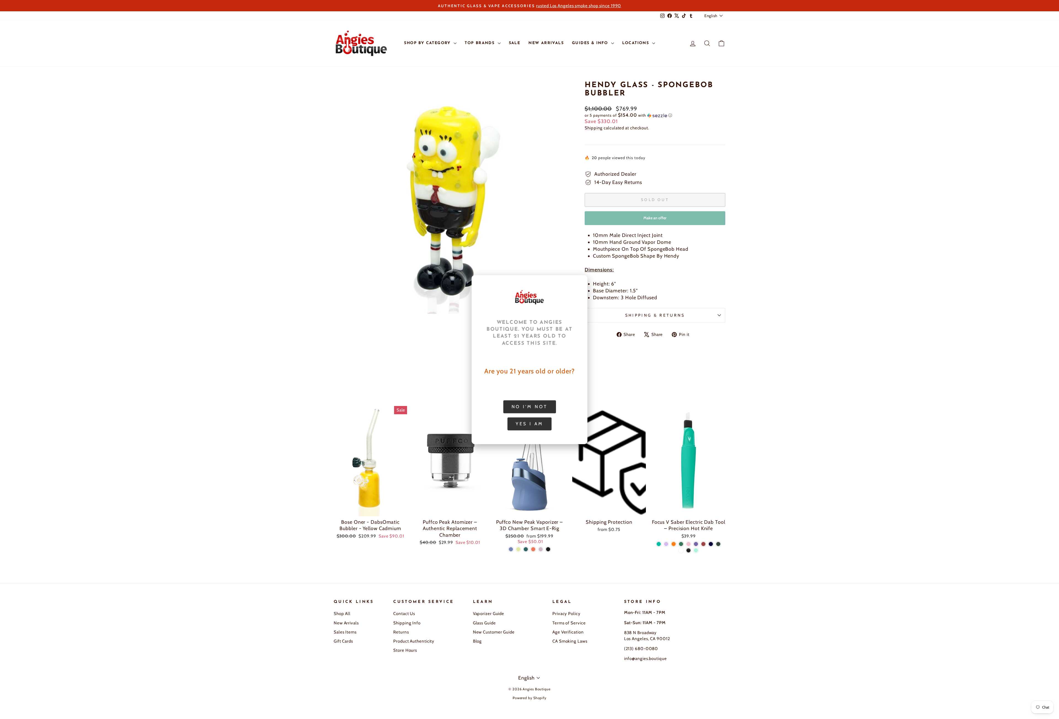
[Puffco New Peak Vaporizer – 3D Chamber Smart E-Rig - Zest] (518, 549)
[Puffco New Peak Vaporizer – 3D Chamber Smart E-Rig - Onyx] (548, 549)
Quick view (370, 509)
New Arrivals (346, 623)
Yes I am (529, 423)
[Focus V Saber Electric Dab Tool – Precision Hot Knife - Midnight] (710, 544)
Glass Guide (484, 623)
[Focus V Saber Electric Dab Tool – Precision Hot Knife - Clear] (681, 550)
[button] (655, 115)
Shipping (594, 127)
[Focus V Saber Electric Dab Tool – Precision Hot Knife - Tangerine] (673, 544)
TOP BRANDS (480, 43)
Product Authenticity (413, 641)
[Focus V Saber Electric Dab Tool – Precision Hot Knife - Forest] (718, 544)
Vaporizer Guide (488, 613)
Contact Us (404, 613)
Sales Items (345, 632)
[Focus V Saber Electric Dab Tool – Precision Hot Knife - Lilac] (666, 544)
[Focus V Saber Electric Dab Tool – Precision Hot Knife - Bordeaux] (703, 544)
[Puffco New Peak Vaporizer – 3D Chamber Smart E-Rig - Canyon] (533, 549)
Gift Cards (343, 641)
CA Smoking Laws (569, 641)
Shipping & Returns (655, 315)
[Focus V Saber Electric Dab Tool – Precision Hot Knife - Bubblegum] (688, 544)
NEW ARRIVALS (546, 43)
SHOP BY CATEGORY (428, 43)
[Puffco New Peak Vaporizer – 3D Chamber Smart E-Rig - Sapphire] (511, 549)
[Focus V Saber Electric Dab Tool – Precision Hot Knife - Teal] (658, 544)
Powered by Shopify (529, 698)
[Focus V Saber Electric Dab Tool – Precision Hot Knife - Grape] (696, 544)
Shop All (342, 613)
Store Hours (405, 650)
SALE (514, 43)
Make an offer (655, 220)
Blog (477, 641)
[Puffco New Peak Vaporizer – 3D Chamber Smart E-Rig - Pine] (525, 549)
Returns (401, 632)
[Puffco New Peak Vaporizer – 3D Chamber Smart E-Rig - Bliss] (540, 549)
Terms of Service (568, 623)
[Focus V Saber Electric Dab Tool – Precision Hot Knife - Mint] (696, 550)
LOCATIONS (636, 43)
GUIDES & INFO (591, 43)
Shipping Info (407, 623)
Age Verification (568, 632)
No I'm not (530, 406)
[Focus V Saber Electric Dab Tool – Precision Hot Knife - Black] (688, 550)
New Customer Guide (494, 632)
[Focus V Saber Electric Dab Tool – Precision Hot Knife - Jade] (681, 544)
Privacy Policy (566, 613)
